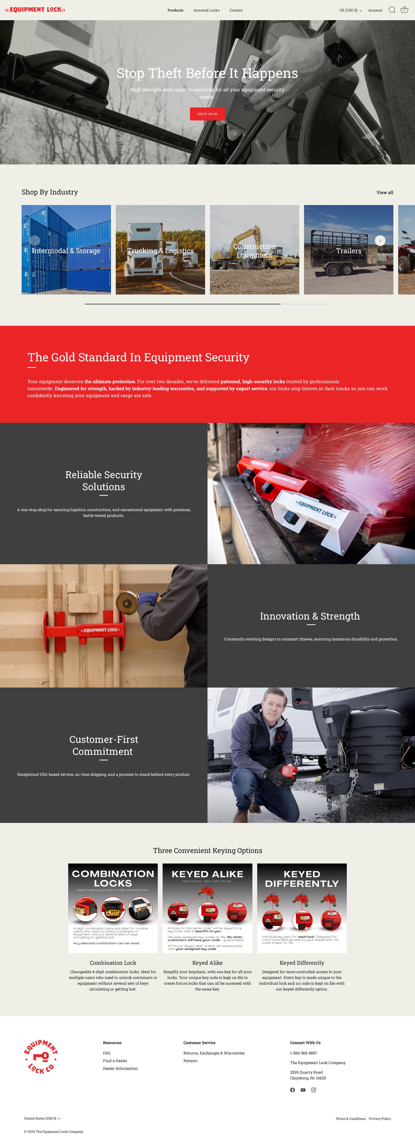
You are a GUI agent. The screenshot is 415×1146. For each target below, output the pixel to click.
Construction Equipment (254, 250)
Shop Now (207, 114)
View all (385, 192)
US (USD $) (348, 10)
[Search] (392, 10)
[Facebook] (292, 1089)
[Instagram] (313, 1089)
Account (375, 10)
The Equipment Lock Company (59, 1131)
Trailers (348, 250)
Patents (190, 1060)
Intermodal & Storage (66, 250)
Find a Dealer (115, 1060)
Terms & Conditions (351, 1118)
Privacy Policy (380, 1118)
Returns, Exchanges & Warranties (214, 1052)
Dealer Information (120, 1068)
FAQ (106, 1052)
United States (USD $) (40, 1118)
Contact (236, 10)
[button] (35, 240)
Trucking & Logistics (160, 250)
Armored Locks (206, 10)
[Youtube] (303, 1089)
